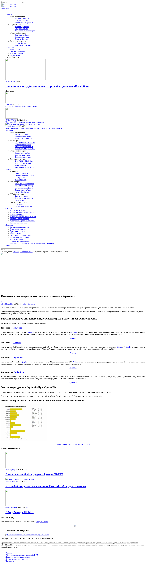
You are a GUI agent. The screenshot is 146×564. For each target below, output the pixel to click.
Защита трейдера (21, 173)
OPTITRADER (11, 81)
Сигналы (9, 208)
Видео (7, 245)
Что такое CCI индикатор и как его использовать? (24, 122)
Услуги (8, 169)
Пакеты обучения (21, 134)
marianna (8, 104)
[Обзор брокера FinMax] (17, 505)
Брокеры (8, 14)
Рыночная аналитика (18, 229)
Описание (18, 204)
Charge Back (19, 200)
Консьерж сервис (21, 196)
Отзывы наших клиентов (20, 241)
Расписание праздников (19, 237)
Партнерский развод (23, 45)
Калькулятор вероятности (20, 227)
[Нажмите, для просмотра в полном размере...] (24, 440)
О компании (10, 553)
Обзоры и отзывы (21, 20)
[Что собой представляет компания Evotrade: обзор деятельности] (20, 479)
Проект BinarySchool (23, 163)
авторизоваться (42, 522)
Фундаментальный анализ (25, 143)
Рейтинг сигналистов (18, 223)
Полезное (9, 225)
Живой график (16, 233)
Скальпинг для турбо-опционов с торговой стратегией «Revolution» (47, 86)
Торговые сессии (16, 239)
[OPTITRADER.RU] (9, 4)
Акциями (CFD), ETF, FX (25, 149)
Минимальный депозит (24, 23)
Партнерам (9, 561)
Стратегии (9, 47)
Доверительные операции (25, 31)
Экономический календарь (20, 235)
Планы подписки (16, 215)
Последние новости (17, 231)
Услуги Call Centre (22, 192)
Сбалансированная (17, 51)
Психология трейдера (23, 153)
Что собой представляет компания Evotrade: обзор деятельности (45, 486)
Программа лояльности (24, 198)
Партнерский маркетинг (24, 184)
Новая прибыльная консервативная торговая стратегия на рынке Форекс (33, 128)
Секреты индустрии (22, 155)
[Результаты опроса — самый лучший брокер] (41, 291)
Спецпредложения (22, 37)
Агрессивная (15, 49)
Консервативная (16, 53)
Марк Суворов (11, 126)
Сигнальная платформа (24, 188)
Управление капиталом (24, 147)
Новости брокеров (22, 39)
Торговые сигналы (17, 210)
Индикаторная (15, 55)
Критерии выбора (22, 35)
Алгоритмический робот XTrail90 (23, 217)
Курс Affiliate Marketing (24, 161)
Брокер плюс (20, 178)
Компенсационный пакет (24, 175)
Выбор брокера (20, 180)
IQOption (18, 357)
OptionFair (18, 372)
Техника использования (19, 219)
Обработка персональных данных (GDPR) (21, 555)
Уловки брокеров (21, 43)
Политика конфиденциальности (17, 557)
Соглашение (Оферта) (23, 206)
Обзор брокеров (29, 304)
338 (27, 507)
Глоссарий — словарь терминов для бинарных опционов (32, 243)
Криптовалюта (20, 165)
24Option (17, 328)
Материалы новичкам (23, 138)
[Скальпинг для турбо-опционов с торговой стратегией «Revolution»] (25, 79)
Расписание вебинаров (23, 136)
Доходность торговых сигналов (22, 221)
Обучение (9, 130)
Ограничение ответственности (17, 559)
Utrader (17, 342)
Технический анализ (23, 145)
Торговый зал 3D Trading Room (22, 213)
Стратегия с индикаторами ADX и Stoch (21, 106)
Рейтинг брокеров (22, 18)
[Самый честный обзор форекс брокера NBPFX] (17, 467)
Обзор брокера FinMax (19, 512)
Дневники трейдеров (23, 157)
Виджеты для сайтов (23, 190)
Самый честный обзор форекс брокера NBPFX (34, 474)
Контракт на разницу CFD (25, 167)
